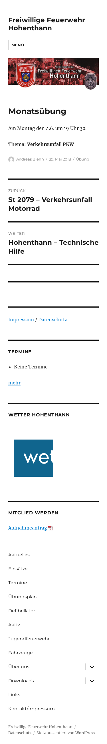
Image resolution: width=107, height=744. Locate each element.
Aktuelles (19, 555)
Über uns (18, 666)
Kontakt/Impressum (31, 708)
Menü (17, 45)
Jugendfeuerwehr (29, 638)
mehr (14, 383)
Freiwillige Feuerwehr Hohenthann (46, 24)
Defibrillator (21, 610)
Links (14, 694)
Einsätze (18, 568)
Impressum (21, 319)
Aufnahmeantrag (27, 528)
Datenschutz (52, 319)
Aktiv (14, 624)
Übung (82, 159)
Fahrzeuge (20, 652)
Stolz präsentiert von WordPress (66, 733)
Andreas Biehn (30, 159)
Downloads (21, 680)
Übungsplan (22, 596)
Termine (17, 582)
